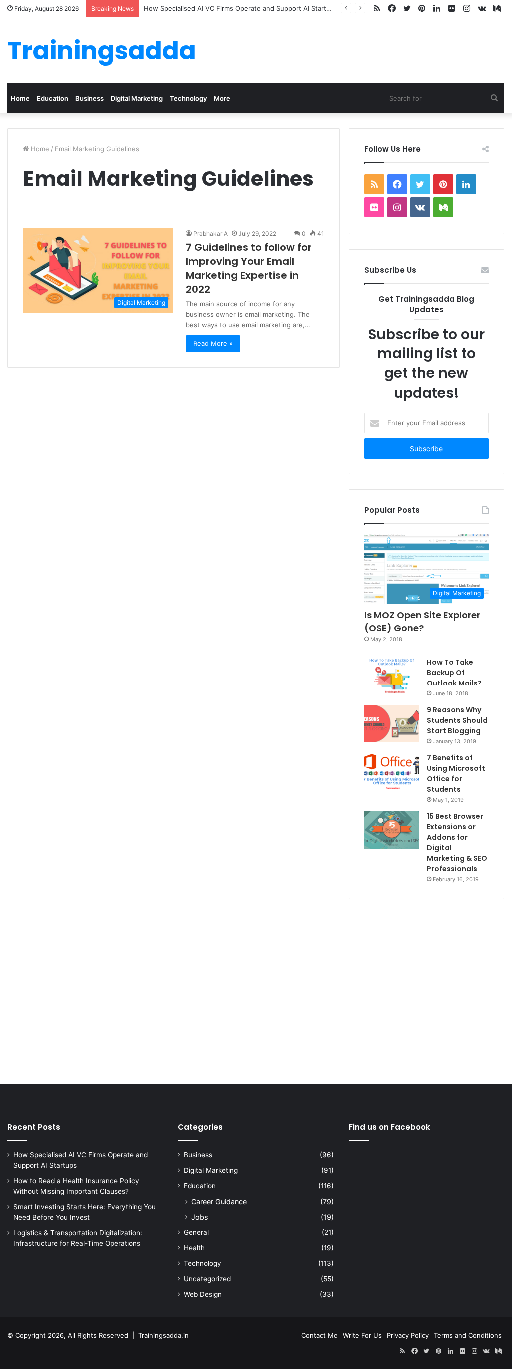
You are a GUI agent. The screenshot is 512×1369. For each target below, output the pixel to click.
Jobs (200, 1217)
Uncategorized (207, 1279)
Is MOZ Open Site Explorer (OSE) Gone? (422, 621)
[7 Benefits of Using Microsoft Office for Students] (392, 771)
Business (90, 98)
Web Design (203, 1294)
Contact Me (320, 1335)
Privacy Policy (408, 1335)
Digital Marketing (137, 98)
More (222, 98)
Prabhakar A (211, 233)
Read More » (213, 343)
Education (52, 98)
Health (194, 1248)
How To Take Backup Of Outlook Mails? (454, 672)
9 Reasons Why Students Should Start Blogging (457, 720)
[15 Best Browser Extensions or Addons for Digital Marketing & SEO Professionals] (392, 830)
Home (20, 98)
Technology (188, 98)
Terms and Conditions (468, 1335)
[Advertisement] (256, 989)
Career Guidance (219, 1201)
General (196, 1232)
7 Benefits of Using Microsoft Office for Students (456, 773)
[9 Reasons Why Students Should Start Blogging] (392, 723)
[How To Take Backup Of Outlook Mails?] (392, 675)
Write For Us (362, 1335)
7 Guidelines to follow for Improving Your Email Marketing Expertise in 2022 (249, 268)
